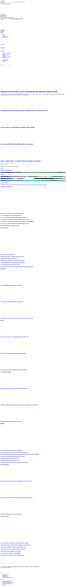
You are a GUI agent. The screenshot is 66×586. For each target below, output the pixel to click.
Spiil (38, 566)
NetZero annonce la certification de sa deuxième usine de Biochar (17, 127)
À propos (4, 61)
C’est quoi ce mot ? (5, 59)
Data (3, 35)
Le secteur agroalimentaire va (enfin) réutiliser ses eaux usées (16, 144)
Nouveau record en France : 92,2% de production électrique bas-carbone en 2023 (28, 91)
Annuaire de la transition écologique (8, 582)
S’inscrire (2, 168)
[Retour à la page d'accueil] (8, 43)
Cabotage (36, 184)
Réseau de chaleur (8, 184)
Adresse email (2, 1)
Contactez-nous (5, 60)
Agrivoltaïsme (40, 184)
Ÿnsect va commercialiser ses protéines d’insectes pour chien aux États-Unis (20, 160)
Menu (1, 47)
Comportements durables (6, 56)
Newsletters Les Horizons (6, 583)
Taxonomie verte (28, 184)
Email (1, 19)
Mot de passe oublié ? (3, 15)
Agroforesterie (45, 184)
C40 (25, 184)
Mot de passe (2, 2)
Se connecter (2, 30)
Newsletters (4, 37)
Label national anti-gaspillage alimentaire (17, 184)
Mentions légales (5, 576)
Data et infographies (4, 464)
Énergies (2, 320)
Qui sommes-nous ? (5, 574)
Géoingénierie (2, 184)
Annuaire (4, 34)
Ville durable (4, 57)
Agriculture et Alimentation (6, 53)
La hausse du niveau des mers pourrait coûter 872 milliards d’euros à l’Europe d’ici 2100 (23, 110)
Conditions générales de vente (7, 577)
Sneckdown (33, 184)
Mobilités (4, 55)
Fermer (4, 47)
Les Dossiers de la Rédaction (6, 170)
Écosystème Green (5, 36)
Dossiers (1, 31)
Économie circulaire (5, 54)
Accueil (3, 49)
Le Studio (4, 584)
